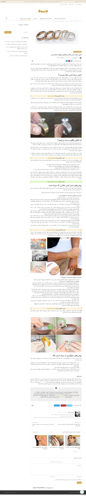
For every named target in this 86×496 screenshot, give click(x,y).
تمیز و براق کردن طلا (52, 182)
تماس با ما (62, 397)
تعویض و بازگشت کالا (59, 395)
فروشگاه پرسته (78, 4)
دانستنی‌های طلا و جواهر (60, 18)
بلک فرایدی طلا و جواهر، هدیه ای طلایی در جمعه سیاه (16, 41)
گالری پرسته (43, 382)
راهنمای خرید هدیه (63, 4)
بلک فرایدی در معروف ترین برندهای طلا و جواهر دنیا (16, 44)
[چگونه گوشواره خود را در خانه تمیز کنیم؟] (72, 440)
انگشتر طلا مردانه (51, 308)
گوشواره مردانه (51, 158)
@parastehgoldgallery (39, 488)
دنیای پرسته (71, 4)
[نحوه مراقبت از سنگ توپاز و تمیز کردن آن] (56, 440)
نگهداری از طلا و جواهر (25, 18)
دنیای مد (35, 18)
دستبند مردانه (51, 96)
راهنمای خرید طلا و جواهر (46, 18)
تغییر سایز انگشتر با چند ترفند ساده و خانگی (18, 55)
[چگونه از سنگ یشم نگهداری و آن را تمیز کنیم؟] (39, 440)
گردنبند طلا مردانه (51, 230)
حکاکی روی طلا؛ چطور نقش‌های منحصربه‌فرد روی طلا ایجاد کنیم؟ (69, 425)
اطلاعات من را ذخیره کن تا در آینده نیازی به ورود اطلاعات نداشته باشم (68, 479)
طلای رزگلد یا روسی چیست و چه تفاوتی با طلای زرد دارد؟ (43, 425)
